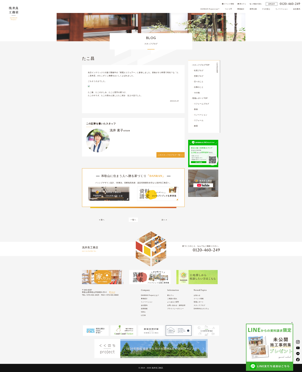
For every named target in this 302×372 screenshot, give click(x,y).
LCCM (143, 315)
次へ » (164, 220)
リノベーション (281, 9)
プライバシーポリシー (175, 309)
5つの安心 (266, 9)
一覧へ (133, 220)
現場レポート (199, 302)
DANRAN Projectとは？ (210, 9)
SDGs (143, 312)
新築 (196, 109)
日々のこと (198, 82)
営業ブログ (198, 76)
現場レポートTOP (200, 98)
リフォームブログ (201, 104)
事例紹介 (240, 9)
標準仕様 (253, 9)
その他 (197, 93)
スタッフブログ (199, 305)
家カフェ (242, 4)
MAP (113, 292)
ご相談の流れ (256, 4)
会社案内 (296, 9)
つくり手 (228, 9)
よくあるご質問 (173, 302)
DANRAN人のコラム (201, 309)
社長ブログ (198, 70)
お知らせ (197, 295)
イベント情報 (229, 4)
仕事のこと (198, 87)
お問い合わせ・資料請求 (176, 305)
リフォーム (198, 120)
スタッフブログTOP (201, 65)
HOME (224, 15)
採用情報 (144, 309)
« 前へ (102, 220)
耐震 (196, 126)
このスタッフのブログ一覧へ (170, 155)
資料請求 (271, 4)
